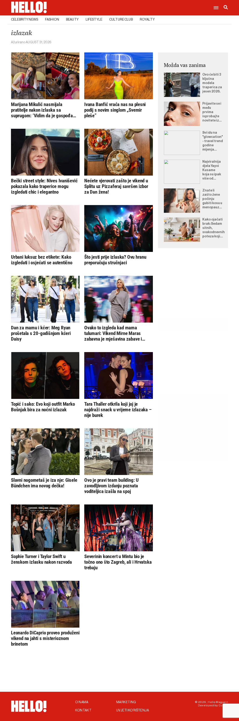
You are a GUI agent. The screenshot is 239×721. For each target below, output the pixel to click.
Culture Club (121, 19)
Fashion (52, 19)
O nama (81, 702)
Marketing (126, 702)
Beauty (72, 19)
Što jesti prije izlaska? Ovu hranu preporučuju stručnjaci (115, 259)
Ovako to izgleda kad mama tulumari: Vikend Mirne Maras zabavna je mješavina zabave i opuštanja (113, 333)
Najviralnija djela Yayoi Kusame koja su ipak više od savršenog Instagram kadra (211, 170)
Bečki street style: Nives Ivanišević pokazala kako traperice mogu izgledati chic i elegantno (44, 186)
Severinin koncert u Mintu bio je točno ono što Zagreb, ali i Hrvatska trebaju (117, 562)
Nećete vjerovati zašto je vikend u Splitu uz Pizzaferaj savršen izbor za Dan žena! (116, 186)
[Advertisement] (193, 288)
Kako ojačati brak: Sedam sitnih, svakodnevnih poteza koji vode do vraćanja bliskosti (213, 228)
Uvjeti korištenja (132, 710)
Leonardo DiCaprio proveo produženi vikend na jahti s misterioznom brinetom (45, 638)
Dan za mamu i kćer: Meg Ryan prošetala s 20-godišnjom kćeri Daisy (41, 333)
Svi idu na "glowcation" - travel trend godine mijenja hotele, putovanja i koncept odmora (212, 141)
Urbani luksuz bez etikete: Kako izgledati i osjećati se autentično (41, 259)
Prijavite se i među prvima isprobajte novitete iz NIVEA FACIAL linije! (211, 112)
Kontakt (83, 710)
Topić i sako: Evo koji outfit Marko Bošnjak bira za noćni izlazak (43, 406)
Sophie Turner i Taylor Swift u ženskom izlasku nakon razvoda (41, 559)
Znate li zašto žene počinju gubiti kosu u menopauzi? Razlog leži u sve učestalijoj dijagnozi (212, 199)
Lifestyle (94, 19)
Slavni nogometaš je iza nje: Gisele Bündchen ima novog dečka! (44, 483)
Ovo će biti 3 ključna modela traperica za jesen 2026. (212, 83)
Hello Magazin (218, 702)
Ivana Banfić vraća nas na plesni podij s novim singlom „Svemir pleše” (115, 110)
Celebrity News (24, 19)
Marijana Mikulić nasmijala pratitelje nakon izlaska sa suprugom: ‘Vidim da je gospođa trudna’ (42, 110)
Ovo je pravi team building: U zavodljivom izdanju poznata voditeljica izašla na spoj (111, 485)
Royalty (147, 19)
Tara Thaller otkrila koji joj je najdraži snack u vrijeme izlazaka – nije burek (118, 409)
